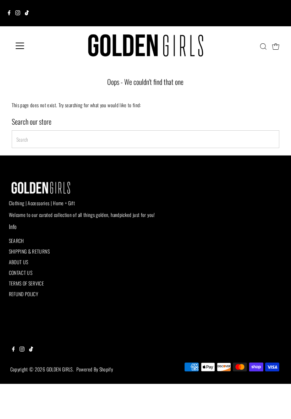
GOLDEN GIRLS (59, 369)
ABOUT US (18, 262)
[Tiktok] (27, 13)
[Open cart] (275, 45)
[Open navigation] (43, 46)
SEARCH (16, 240)
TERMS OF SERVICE (26, 283)
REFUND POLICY (24, 294)
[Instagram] (17, 13)
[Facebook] (9, 13)
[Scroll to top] (277, 405)
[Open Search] (263, 46)
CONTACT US (21, 272)
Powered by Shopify (94, 369)
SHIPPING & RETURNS (29, 251)
